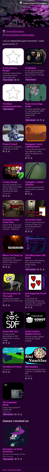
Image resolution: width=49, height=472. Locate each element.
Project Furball (10, 144)
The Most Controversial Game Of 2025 (12, 106)
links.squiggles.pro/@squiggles (19, 35)
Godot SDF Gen (10, 331)
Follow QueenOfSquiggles (35, 3)
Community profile (14, 470)
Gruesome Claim (33, 220)
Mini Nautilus (31, 367)
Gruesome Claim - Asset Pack (11, 221)
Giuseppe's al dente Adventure (12, 450)
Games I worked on (16, 421)
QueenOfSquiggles (15, 31)
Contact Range (10, 182)
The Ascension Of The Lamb (11, 294)
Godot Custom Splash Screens (33, 332)
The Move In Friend (12, 367)
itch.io (5, 470)
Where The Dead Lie (13, 255)
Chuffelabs (30, 68)
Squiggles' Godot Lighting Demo (33, 145)
